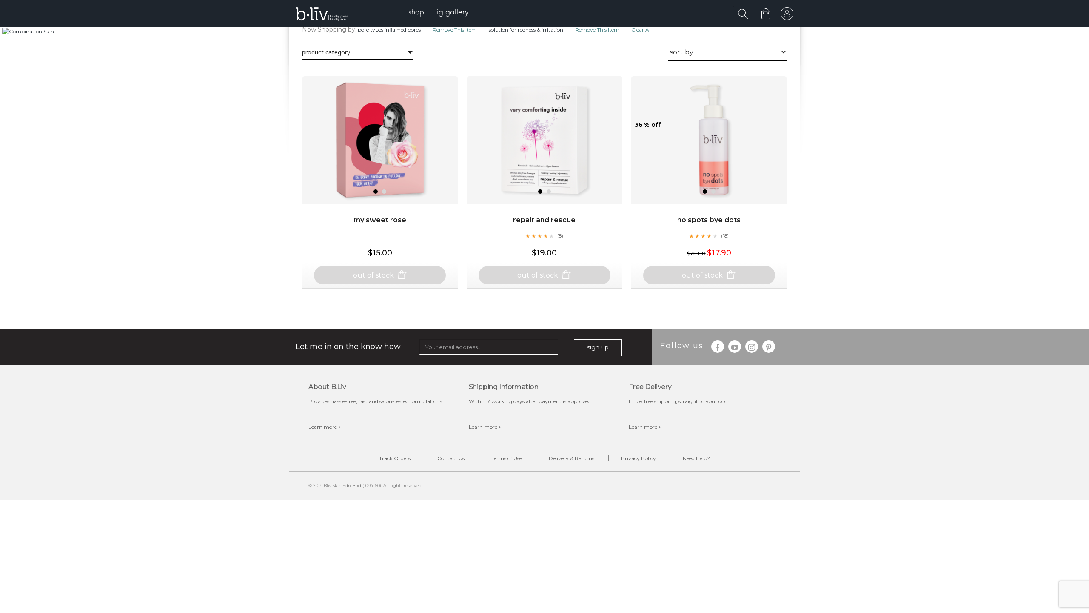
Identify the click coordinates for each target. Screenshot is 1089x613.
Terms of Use (506, 458)
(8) (560, 236)
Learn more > (324, 427)
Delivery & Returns (571, 458)
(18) (725, 236)
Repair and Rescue (544, 220)
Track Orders (395, 458)
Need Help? (696, 458)
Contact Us (451, 458)
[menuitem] (416, 13)
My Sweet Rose (379, 220)
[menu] (438, 13)
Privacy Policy (638, 458)
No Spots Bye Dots (709, 220)
